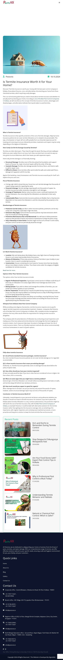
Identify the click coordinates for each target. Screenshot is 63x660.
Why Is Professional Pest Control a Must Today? (43, 477)
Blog (21, 18)
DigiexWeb (51, 657)
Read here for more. (9, 270)
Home (13, 18)
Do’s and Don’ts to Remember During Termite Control (44, 425)
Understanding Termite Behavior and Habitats (42, 496)
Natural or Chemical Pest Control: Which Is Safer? (43, 514)
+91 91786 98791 (10, 604)
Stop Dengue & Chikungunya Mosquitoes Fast (45, 440)
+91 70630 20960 (10, 623)
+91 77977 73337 (10, 594)
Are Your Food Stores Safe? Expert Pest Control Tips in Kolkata (44, 460)
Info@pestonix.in (10, 610)
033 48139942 (9, 596)
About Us (6, 568)
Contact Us (6, 581)
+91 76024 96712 (10, 639)
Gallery (5, 576)
